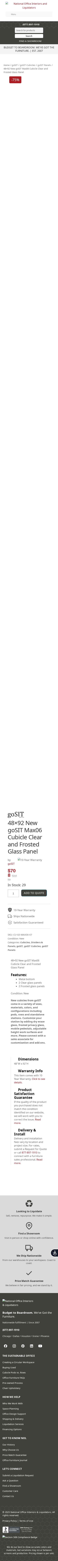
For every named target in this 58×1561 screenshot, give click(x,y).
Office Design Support (14, 1413)
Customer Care (10, 1491)
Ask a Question (10, 1480)
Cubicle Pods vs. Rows (14, 1372)
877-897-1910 (29, 1152)
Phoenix (45, 1336)
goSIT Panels (44, 65)
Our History (8, 1444)
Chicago (6, 1336)
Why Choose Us (10, 1449)
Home (7, 65)
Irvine (36, 1336)
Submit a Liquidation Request (18, 1475)
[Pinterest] (23, 1346)
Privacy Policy (9, 1520)
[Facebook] (5, 1346)
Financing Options (12, 1429)
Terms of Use (26, 1520)
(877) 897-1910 (29, 24)
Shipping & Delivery (12, 1418)
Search (29, 36)
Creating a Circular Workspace (18, 1362)
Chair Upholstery (11, 1388)
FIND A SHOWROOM (29, 41)
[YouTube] (40, 1346)
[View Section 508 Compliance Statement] (19, 1538)
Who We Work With (12, 1403)
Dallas (16, 1336)
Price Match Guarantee (14, 1455)
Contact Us (8, 1496)
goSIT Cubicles (27, 65)
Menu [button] (13, 14)
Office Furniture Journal (14, 1460)
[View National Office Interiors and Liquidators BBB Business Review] (17, 1530)
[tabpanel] (29, 1003)
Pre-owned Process (12, 1382)
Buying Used (9, 1367)
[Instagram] (14, 1346)
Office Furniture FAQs (13, 1377)
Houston (26, 1336)
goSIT (15, 65)
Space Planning (10, 1408)
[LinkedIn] (31, 1346)
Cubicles (25, 942)
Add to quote (34, 893)
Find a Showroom (11, 1485)
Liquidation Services (13, 1424)
